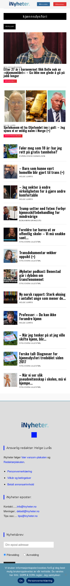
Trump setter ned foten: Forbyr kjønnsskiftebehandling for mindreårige (42, 212)
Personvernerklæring (19, 471)
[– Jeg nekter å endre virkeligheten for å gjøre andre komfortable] (10, 192)
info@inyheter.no (26, 506)
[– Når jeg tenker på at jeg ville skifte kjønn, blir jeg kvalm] (10, 338)
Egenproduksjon (13, 136)
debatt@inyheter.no (28, 511)
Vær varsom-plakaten (34, 457)
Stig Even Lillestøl (30, 242)
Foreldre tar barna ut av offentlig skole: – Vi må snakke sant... (42, 233)
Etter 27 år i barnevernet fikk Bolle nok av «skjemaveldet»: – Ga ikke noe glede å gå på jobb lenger (34, 72)
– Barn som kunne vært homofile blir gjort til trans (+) (41, 170)
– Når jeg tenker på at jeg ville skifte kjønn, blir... (42, 337)
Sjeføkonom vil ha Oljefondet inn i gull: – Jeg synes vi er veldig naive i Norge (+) (34, 129)
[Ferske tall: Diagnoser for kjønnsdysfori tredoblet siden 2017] (10, 359)
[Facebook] (34, 435)
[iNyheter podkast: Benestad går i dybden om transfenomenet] (10, 276)
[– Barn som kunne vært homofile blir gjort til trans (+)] (10, 172)
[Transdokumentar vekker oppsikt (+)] (10, 256)
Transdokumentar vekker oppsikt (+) (38, 254)
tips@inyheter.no (28, 516)
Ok (21, 580)
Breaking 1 (10, 81)
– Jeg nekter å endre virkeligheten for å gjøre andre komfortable (42, 191)
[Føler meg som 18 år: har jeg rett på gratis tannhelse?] (10, 151)
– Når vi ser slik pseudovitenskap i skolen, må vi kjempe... (42, 379)
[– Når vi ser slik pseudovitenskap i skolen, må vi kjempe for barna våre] (10, 380)
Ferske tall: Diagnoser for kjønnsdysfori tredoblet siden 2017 (41, 357)
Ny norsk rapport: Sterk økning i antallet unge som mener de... (42, 296)
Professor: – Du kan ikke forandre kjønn (37, 316)
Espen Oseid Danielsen (32, 156)
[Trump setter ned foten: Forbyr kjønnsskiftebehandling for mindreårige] (10, 213)
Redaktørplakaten (14, 462)
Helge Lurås (9, 125)
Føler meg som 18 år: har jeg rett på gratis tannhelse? (40, 150)
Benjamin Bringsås (13, 67)
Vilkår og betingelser (19, 478)
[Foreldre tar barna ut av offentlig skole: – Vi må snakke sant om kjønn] (10, 235)
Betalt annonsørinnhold (20, 484)
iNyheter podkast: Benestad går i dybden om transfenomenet (40, 275)
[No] (65, 574)
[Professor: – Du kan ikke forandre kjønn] (10, 318)
